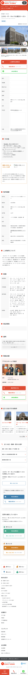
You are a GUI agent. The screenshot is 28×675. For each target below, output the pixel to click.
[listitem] (4, 51)
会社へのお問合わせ (5, 653)
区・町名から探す (5, 583)
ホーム (2, 6)
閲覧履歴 (3, 636)
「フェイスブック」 (7, 156)
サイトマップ (4, 659)
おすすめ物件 (4, 590)
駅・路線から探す (5, 580)
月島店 (2, 617)
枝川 (18, 110)
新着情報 (3, 631)
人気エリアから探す (5, 593)
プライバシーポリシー (14, 659)
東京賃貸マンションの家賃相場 (9, 606)
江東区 (15, 110)
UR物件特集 (4, 602)
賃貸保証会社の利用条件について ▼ (18, 231)
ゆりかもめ (13, 130)
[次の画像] (26, 36)
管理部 (2, 622)
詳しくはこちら (14, 483)
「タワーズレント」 (7, 153)
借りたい (6, 6)
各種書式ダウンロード (6, 639)
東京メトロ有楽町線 (15, 129)
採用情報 (3, 650)
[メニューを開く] (24, 2)
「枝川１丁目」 (17, 146)
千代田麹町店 (4, 620)
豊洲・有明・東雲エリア (14, 6)
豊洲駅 (20, 129)
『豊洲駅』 (6, 144)
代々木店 (3, 615)
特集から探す (4, 595)
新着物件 (3, 588)
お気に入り (3, 634)
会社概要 (3, 648)
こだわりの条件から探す (6, 585)
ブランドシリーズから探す (8, 600)
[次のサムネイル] (27, 50)
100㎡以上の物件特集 (7, 604)
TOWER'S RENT (5, 598)
